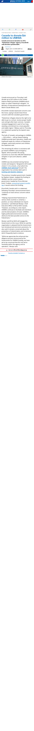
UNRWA (11, 51)
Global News (15, 32)
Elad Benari (8, 46)
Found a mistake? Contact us (16, 253)
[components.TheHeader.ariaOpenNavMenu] (5, 1)
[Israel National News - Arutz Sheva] (17, 1)
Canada (5, 51)
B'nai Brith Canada (19, 51)
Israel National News (6, 32)
